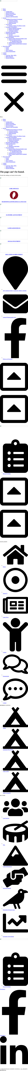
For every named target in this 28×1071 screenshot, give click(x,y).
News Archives (9, 50)
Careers (4, 52)
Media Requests (9, 56)
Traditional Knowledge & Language (14, 19)
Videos (7, 49)
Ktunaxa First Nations (11, 14)
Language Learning (13, 20)
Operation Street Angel (16, 41)
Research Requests (10, 58)
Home (4, 9)
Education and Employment (12, 32)
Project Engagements (10, 51)
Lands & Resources (14, 228)
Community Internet (13, 30)
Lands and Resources (10, 33)
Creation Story (9, 11)
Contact (4, 54)
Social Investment (10, 37)
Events (7, 47)
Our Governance (9, 15)
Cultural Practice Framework (15, 42)
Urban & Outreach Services (15, 39)
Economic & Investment (11, 27)
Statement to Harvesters (14, 36)
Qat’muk (11, 34)
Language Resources (13, 21)
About (4, 10)
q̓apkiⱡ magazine (12, 23)
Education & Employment (14, 254)
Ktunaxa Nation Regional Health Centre (18, 38)
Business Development (14, 29)
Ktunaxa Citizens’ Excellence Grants (17, 25)
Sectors (4, 18)
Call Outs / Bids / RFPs (11, 55)
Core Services (9, 24)
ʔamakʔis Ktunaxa (10, 12)
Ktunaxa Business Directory (15, 28)
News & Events (6, 46)
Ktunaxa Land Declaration (12, 16)
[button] (14, 89)
